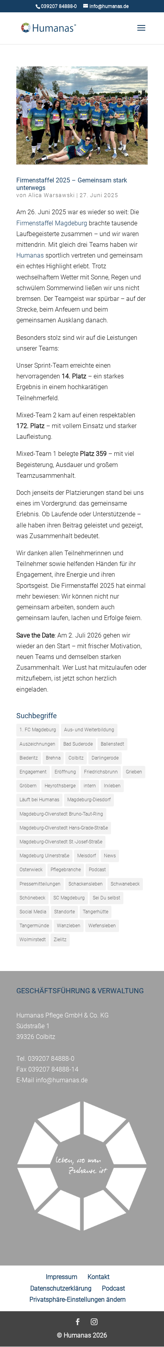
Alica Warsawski (51, 195)
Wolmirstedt (33, 939)
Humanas (30, 255)
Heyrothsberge (60, 786)
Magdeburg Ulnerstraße (44, 856)
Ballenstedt (112, 744)
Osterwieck (31, 869)
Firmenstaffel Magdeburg (51, 223)
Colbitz (76, 758)
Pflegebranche (66, 869)
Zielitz (60, 939)
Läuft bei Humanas (39, 799)
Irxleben (112, 786)
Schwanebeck (125, 884)
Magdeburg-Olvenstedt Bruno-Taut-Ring (61, 814)
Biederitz (29, 758)
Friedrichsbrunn (101, 772)
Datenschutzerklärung (61, 1288)
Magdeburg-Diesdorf (89, 799)
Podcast (97, 869)
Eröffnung (65, 772)
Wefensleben (102, 925)
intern (90, 786)
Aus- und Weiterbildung (89, 730)
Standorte (64, 912)
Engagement (33, 772)
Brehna (53, 758)
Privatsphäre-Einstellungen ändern (77, 1299)
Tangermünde (34, 925)
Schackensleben (85, 884)
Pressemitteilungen (40, 884)
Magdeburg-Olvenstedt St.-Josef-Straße (61, 842)
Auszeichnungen (37, 744)
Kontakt (98, 1277)
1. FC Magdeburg (38, 730)
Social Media (33, 912)
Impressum (61, 1277)
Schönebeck (32, 898)
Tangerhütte (95, 912)
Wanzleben (68, 925)
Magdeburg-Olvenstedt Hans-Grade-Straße (64, 828)
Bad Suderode (78, 744)
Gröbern (28, 786)
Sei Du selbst (106, 898)
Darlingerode (105, 758)
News (110, 856)
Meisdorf (86, 856)
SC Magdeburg (69, 898)
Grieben (134, 772)
